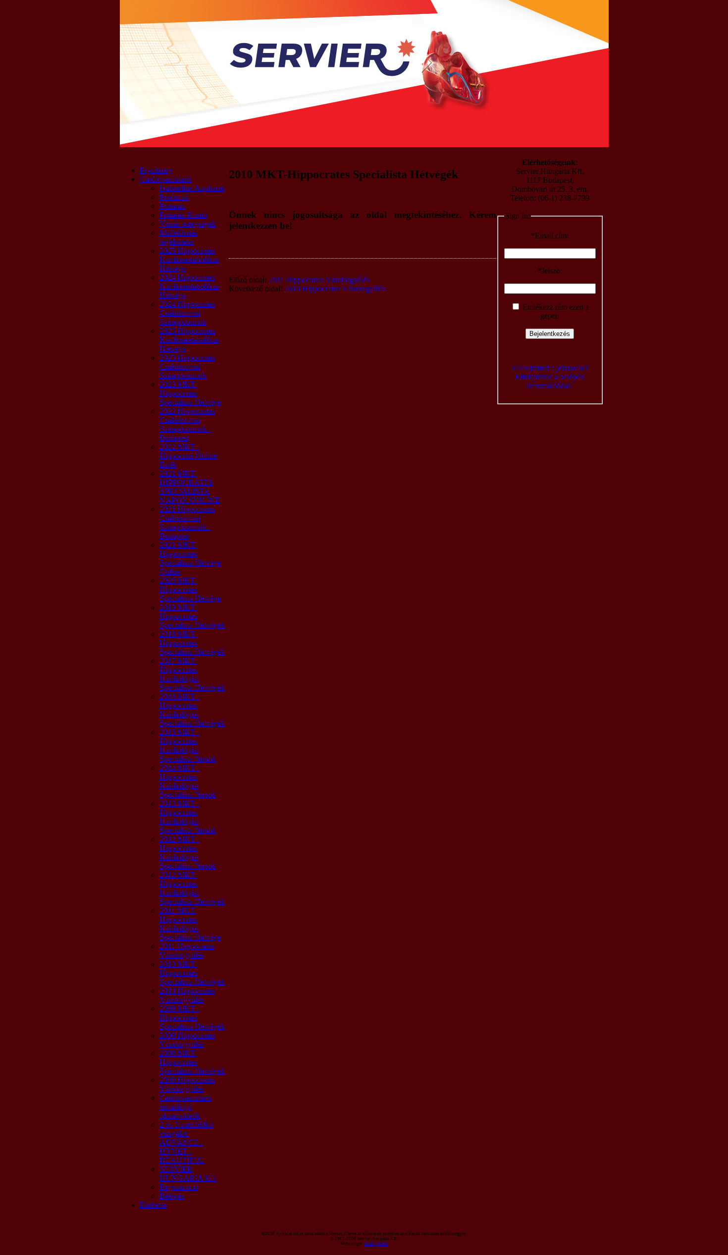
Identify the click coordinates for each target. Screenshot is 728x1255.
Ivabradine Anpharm (191, 188)
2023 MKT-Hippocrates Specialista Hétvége (190, 393)
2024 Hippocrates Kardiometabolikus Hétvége (189, 286)
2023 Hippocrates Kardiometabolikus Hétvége (189, 340)
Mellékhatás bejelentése (178, 237)
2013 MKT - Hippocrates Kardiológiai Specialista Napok (187, 816)
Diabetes (153, 1204)
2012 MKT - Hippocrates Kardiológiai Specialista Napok (187, 852)
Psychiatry (156, 170)
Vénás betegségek (187, 223)
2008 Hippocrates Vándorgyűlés (187, 1084)
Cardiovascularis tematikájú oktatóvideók (185, 1106)
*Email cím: (550, 235)
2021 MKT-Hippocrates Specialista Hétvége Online (190, 558)
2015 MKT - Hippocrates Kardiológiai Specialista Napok (187, 745)
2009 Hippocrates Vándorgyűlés (187, 1039)
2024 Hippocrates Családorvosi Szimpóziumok (187, 313)
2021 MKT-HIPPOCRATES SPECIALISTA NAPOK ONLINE (189, 486)
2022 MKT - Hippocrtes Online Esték (188, 455)
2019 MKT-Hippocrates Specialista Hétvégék (192, 616)
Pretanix (172, 206)
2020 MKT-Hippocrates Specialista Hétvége (190, 589)
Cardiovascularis (166, 179)
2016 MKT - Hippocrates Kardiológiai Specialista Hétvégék (192, 709)
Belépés (171, 1196)
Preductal (174, 197)
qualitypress (376, 1243)
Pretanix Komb (183, 215)
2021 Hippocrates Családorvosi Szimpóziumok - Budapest (187, 522)
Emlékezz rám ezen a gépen (554, 311)
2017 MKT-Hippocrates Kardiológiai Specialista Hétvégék (192, 674)
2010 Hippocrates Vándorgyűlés (187, 995)
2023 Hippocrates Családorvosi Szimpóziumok (187, 366)
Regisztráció (178, 1187)
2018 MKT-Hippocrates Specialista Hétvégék (192, 643)
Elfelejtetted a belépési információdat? (550, 381)
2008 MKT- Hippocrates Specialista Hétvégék (192, 1062)
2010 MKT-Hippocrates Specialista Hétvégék (192, 973)
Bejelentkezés (549, 333)
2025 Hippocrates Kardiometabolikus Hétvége (189, 259)
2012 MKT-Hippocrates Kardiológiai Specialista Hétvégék (192, 888)
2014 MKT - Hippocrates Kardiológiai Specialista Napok (187, 781)
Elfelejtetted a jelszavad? (550, 368)
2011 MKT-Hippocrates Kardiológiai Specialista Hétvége (190, 923)
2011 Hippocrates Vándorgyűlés (186, 950)
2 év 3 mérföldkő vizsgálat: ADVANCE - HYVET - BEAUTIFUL (186, 1142)
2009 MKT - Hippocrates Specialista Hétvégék (192, 1017)
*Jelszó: (549, 271)
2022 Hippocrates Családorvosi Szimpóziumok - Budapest (187, 424)
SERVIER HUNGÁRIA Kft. (188, 1173)
